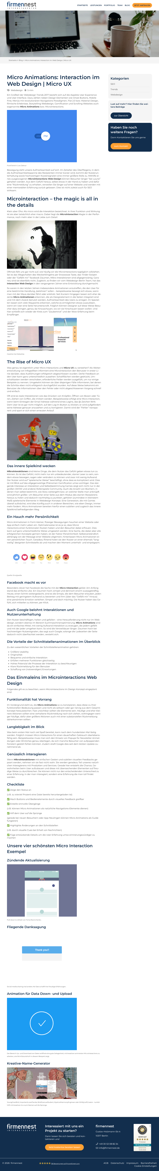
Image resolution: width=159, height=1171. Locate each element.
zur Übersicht (121, 115)
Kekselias (20, 354)
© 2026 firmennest (12, 1163)
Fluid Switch (12, 165)
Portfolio (109, 5)
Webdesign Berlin (75, 280)
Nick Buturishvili (23, 1056)
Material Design (89, 100)
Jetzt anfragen (142, 5)
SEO (89, 187)
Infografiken (31, 370)
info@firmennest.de (109, 1148)
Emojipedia (17, 575)
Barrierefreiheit (149, 1163)
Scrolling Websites (83, 103)
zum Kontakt (121, 146)
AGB (106, 1163)
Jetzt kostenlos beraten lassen (64, 1147)
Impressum (132, 1163)
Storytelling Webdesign (41, 103)
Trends (114, 89)
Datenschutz (117, 1163)
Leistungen (96, 5)
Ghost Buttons (80, 98)
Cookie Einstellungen (145, 1166)
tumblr (97, 1102)
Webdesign (17, 90)
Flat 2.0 (71, 100)
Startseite (82, 5)
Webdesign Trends (34, 95)
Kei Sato (36, 986)
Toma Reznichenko (33, 920)
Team (119, 5)
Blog (127, 5)
